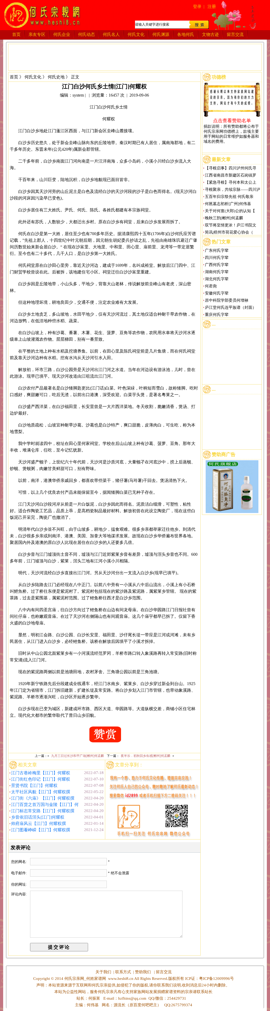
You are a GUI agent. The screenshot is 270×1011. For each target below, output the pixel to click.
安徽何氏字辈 (217, 293)
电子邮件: (19, 873)
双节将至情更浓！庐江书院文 (230, 225)
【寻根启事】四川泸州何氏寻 (230, 168)
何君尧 (211, 286)
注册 (212, 6)
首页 (16, 34)
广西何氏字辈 (217, 265)
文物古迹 (210, 34)
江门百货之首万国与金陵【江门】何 (45, 804)
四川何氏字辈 (217, 257)
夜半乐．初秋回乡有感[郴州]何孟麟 (145, 756)
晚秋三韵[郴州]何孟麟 (224, 218)
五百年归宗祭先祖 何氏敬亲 (229, 196)
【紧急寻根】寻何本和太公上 (230, 182)
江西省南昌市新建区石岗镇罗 (230, 175)
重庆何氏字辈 (217, 314)
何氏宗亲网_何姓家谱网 (84, 978)
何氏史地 (56, 77)
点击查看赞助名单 (232, 120)
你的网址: (19, 884)
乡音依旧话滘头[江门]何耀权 (37, 817)
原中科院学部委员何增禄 (226, 300)
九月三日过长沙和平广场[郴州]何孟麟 (77, 756)
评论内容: (19, 894)
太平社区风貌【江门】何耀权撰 (40, 792)
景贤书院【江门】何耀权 (34, 785)
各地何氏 (185, 34)
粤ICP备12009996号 (216, 978)
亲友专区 (36, 34)
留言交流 (235, 34)
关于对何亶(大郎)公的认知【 (230, 211)
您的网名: (19, 862)
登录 (197, 6)
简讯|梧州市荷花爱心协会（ (229, 232)
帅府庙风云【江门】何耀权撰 (38, 823)
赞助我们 (143, 972)
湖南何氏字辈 (217, 272)
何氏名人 (111, 34)
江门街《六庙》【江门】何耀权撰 (42, 798)
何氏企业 (61, 34)
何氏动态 (86, 34)
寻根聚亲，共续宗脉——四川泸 (232, 189)
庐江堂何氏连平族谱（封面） (230, 307)
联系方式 (123, 972)
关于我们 (103, 972)
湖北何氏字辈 (217, 279)
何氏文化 (136, 34)
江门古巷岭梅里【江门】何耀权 (40, 773)
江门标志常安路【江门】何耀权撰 (42, 811)
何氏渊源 (160, 34)
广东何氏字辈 (217, 250)
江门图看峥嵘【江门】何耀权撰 (40, 830)
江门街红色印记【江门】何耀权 (40, 779)
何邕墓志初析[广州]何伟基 (228, 204)
